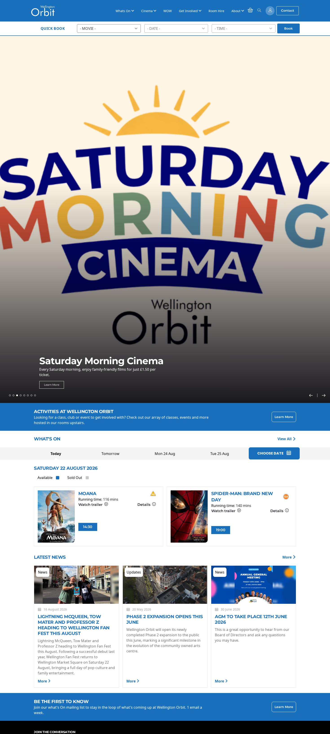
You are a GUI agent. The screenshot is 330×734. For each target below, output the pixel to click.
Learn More (51, 384)
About (236, 11)
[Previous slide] (313, 395)
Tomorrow (110, 453)
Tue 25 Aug (219, 453)
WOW (167, 11)
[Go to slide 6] (28, 395)
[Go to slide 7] (31, 395)
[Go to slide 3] (17, 395)
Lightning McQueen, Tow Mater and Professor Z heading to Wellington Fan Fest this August (74, 625)
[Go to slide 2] (13, 395)
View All (285, 438)
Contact (287, 11)
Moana (87, 493)
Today (56, 453)
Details (144, 504)
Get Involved (189, 11)
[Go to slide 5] (24, 395)
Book (288, 28)
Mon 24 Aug (165, 453)
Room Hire (216, 11)
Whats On (123, 11)
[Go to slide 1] (10, 395)
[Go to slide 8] (35, 395)
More (287, 557)
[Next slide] (324, 395)
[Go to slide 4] (21, 395)
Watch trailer (90, 504)
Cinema (147, 11)
